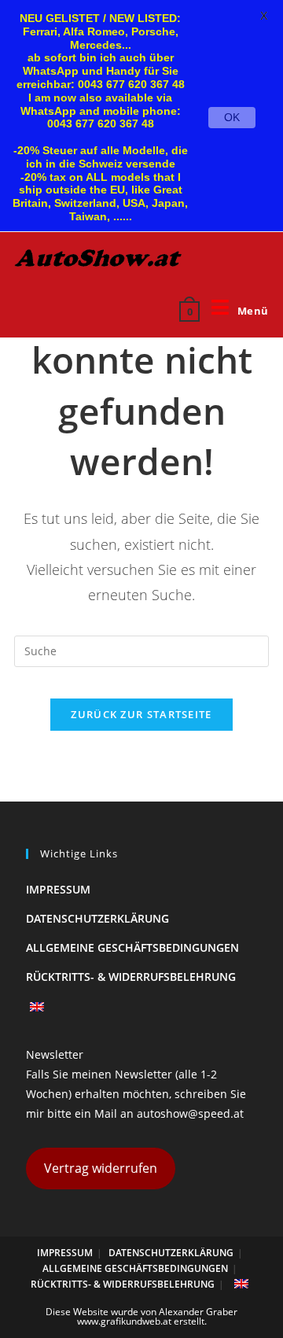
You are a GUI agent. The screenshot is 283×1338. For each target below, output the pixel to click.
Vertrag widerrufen (100, 1168)
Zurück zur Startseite (141, 714)
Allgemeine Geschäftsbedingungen (132, 947)
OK (232, 117)
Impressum (58, 889)
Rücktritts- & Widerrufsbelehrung (131, 976)
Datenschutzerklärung (97, 918)
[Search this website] (141, 650)
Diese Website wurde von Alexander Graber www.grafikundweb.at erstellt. (141, 1316)
